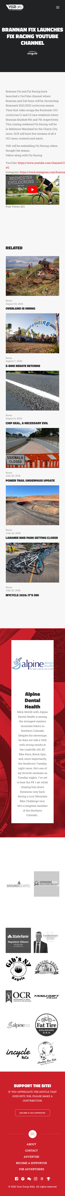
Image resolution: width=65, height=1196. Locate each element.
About (31, 1144)
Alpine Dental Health (32, 700)
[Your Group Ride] (15, 7)
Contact (31, 1150)
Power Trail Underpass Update (30, 480)
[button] (57, 7)
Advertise (31, 1156)
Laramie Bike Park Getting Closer (32, 537)
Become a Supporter (31, 1163)
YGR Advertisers (31, 1169)
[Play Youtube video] (32, 190)
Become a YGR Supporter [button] (32, 1112)
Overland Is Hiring (20, 308)
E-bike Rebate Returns (23, 365)
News (9, 300)
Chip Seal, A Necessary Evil (27, 423)
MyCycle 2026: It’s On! (22, 595)
